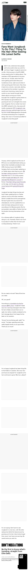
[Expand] (20, 555)
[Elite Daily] (5, 2)
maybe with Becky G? (12, 177)
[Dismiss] (25, 555)
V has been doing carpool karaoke (16, 182)
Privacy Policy (9, 560)
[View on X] (14, 276)
